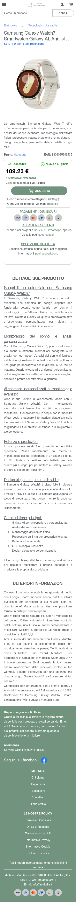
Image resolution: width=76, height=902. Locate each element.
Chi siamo (38, 777)
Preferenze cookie (38, 853)
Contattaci (38, 797)
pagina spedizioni (46, 253)
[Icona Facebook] (44, 760)
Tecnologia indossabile (42, 25)
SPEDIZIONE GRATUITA (21, 178)
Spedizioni (38, 790)
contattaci (47, 234)
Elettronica (10, 25)
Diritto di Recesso (38, 826)
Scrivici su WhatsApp (47, 230)
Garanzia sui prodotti (38, 833)
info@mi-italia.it (34, 749)
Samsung (20, 154)
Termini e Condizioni (38, 820)
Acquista (42, 191)
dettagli (53, 199)
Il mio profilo (38, 804)
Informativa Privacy (38, 840)
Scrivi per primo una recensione (24, 43)
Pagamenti (38, 784)
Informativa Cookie (38, 846)
